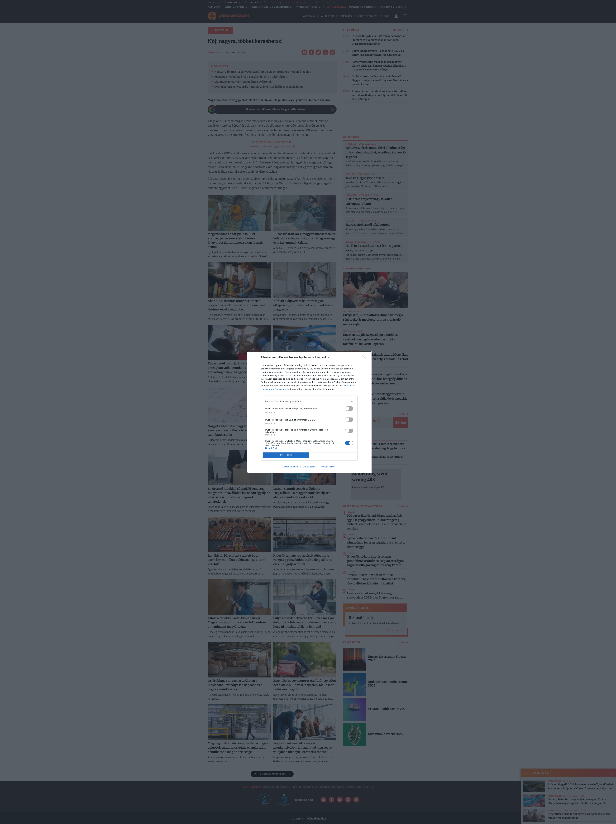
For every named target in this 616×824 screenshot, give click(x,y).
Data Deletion (291, 466)
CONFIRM (286, 455)
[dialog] (309, 412)
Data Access (309, 466)
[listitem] (309, 401)
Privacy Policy (327, 466)
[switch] (349, 408)
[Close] (365, 358)
